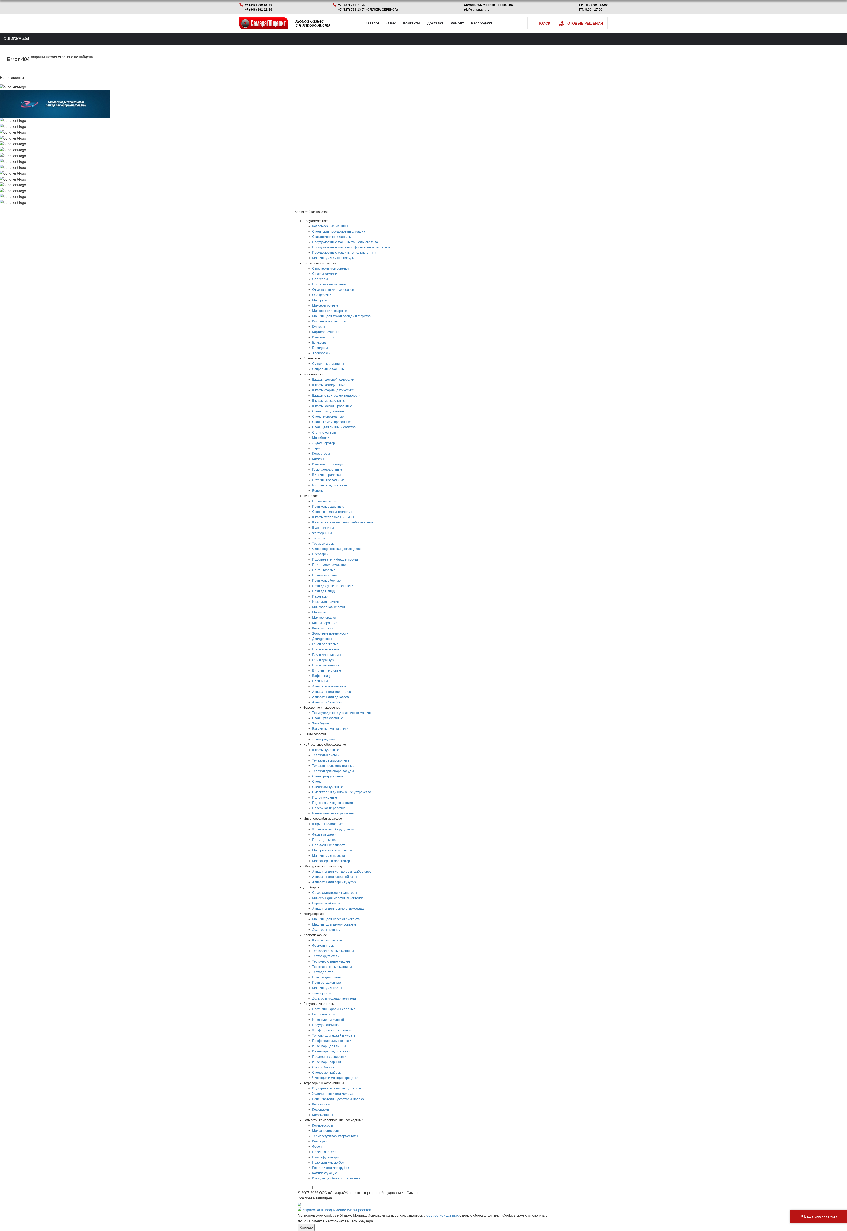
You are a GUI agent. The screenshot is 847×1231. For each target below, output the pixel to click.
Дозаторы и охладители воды (334, 998)
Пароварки (320, 596)
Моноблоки (320, 438)
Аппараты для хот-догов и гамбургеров (341, 871)
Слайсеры (320, 279)
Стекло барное (323, 1067)
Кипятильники (322, 628)
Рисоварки (320, 554)
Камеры (318, 459)
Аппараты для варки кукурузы (335, 882)
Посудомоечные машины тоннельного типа (345, 242)
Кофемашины (322, 1115)
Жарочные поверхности (330, 633)
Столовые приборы (327, 1072)
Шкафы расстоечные (328, 940)
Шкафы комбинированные (332, 406)
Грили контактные (325, 649)
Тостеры (318, 538)
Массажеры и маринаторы (332, 861)
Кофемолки (321, 1104)
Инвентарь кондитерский (331, 1051)
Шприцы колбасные (327, 824)
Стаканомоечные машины (332, 236)
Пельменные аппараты (329, 845)
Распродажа (482, 23)
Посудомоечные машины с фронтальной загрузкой (351, 247)
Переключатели (324, 1152)
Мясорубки (320, 300)
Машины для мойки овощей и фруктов (341, 316)
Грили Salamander (325, 665)
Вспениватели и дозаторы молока (338, 1099)
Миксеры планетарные (329, 311)
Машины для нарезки (328, 855)
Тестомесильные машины (331, 961)
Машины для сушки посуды (333, 258)
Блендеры (320, 348)
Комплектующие (324, 1173)
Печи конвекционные (328, 506)
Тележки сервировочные (330, 760)
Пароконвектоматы (326, 501)
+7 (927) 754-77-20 (351, 4)
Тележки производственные (333, 765)
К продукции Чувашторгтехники (336, 1178)
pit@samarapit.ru (477, 9)
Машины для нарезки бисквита (336, 919)
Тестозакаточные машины (332, 966)
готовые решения (584, 23)
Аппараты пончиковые (329, 686)
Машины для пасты (327, 988)
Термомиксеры (323, 543)
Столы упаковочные (327, 718)
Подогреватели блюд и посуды (335, 559)
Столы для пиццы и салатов (334, 427)
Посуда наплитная (326, 1025)
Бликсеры (319, 342)
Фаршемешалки (324, 834)
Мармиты (319, 612)
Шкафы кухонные (325, 750)
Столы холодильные (328, 411)
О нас (391, 23)
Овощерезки (321, 295)
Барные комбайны (326, 903)
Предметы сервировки (329, 1056)
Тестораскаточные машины (333, 951)
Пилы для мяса (324, 840)
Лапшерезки (321, 993)
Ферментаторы (323, 945)
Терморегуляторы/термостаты (335, 1136)
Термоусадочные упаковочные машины (342, 713)
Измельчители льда (327, 464)
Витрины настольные (328, 480)
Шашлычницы (323, 527)
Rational (304, 1187)
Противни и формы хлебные (333, 1009)
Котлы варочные (324, 623)
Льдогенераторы (324, 443)
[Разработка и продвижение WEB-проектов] (334, 1210)
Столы (317, 781)
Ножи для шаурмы (326, 601)
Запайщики (320, 723)
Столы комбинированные (331, 422)
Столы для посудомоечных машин (338, 231)
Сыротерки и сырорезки (330, 268)
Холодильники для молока (332, 1093)
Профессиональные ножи (331, 1041)
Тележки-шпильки (325, 755)
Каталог (372, 23)
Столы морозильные (328, 416)
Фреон (317, 1146)
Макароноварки (324, 617)
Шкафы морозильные (328, 400)
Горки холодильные (327, 469)
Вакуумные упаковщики (330, 728)
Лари (316, 448)
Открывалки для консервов (333, 289)
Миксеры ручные (325, 305)
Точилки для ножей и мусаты (334, 1035)
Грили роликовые (325, 644)
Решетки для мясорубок (330, 1168)
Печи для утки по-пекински (332, 586)
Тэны (318, 1187)
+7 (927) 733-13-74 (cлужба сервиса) (368, 9)
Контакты (411, 23)
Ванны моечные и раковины (333, 813)
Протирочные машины (329, 284)
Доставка (435, 23)
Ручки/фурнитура (325, 1157)
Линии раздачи (323, 739)
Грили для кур (323, 660)
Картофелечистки (325, 332)
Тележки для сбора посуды (333, 771)
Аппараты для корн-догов (331, 691)
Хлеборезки (321, 353)
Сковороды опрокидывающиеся (336, 549)
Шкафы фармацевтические (333, 390)
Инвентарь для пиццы (329, 1046)
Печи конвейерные (326, 580)
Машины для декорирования (334, 924)
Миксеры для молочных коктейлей (338, 898)
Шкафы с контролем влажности (336, 395)
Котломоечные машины (330, 226)
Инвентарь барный (326, 1062)
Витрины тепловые (326, 670)
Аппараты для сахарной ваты (334, 877)
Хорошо (306, 1227)
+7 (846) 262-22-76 (258, 9)
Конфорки (319, 1141)
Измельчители (323, 337)
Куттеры (318, 326)
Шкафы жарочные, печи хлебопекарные (342, 522)
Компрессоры (322, 1125)
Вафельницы (322, 676)
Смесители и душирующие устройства (341, 792)
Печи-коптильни (324, 575)
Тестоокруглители (325, 956)
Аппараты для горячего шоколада (338, 908)
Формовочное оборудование (333, 829)
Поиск (544, 23)
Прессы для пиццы (326, 977)
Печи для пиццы (324, 591)
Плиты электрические (329, 564)
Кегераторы (321, 453)
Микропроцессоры (326, 1130)
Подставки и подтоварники (332, 803)
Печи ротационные (326, 982)
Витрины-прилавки (326, 475)
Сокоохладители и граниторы (334, 892)
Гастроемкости (323, 1014)
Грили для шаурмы (326, 654)
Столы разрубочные (327, 776)
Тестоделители (323, 972)
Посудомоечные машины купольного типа (344, 252)
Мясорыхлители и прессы (332, 850)
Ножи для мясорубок (328, 1162)
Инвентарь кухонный (328, 1019)
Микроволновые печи (328, 607)
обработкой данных (442, 1215)
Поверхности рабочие (328, 808)
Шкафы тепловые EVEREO (333, 517)
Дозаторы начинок (326, 929)
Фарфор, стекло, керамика (332, 1030)
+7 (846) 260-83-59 (258, 4)
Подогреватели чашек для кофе (336, 1088)
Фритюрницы (322, 533)
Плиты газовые (323, 570)
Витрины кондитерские (329, 485)
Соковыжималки (324, 274)
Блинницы (320, 681)
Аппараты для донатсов (330, 697)
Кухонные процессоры (329, 321)
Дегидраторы (322, 639)
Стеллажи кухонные (327, 787)
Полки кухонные (324, 797)
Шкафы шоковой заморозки (333, 379)
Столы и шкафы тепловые (332, 512)
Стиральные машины (328, 369)
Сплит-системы (324, 432)
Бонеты (318, 490)
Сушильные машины (328, 363)
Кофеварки (320, 1109)
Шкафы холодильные (328, 385)
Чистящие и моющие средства (335, 1078)
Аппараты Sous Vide (327, 702)
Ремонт (457, 23)
